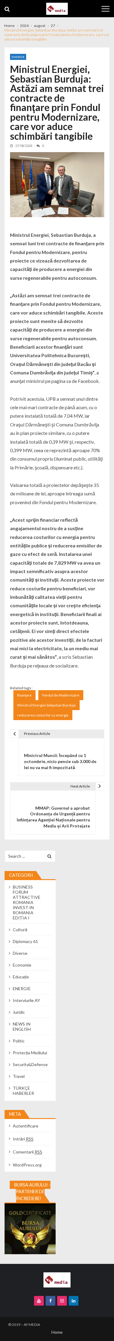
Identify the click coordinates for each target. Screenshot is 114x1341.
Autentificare (25, 1125)
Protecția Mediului (30, 1052)
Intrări (23, 1138)
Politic (19, 1040)
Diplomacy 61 (25, 941)
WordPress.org (27, 1164)
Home (57, 1332)
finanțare (24, 695)
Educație (21, 976)
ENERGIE (18, 57)
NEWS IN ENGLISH (22, 1026)
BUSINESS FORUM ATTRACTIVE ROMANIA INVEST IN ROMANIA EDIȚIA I (26, 902)
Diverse (20, 953)
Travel (19, 1076)
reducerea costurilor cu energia (42, 715)
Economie (22, 964)
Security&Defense (30, 1064)
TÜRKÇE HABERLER (23, 1090)
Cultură (20, 929)
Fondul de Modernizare (60, 695)
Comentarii (27, 1151)
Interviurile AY (26, 1000)
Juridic (19, 1012)
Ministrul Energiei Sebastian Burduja (46, 705)
